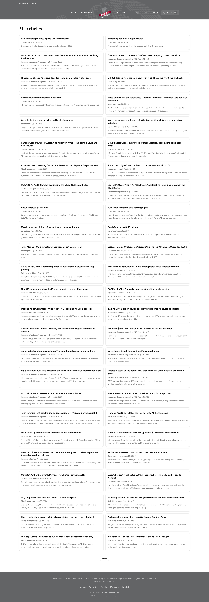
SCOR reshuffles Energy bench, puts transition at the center (138, 289)
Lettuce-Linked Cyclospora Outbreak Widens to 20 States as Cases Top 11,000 (147, 246)
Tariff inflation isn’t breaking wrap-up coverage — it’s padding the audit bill (59, 413)
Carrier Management (117, 127)
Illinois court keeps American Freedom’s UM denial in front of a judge (56, 77)
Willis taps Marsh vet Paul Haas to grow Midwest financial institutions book (146, 497)
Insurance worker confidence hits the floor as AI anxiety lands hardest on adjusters (145, 121)
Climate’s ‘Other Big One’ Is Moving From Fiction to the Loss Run (53, 474)
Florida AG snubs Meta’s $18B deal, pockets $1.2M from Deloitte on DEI (143, 432)
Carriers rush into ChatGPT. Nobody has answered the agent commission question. (58, 330)
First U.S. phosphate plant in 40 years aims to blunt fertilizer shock (55, 289)
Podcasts (140, 13)
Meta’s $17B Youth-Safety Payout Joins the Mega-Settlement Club (54, 185)
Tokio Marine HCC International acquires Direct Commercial (51, 246)
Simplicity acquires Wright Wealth (125, 38)
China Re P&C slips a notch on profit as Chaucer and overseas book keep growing (58, 268)
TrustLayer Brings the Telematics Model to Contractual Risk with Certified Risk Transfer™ (147, 99)
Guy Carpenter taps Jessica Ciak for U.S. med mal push (48, 497)
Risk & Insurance (115, 149)
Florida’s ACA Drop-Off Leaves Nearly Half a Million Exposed (138, 413)
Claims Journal (27, 149)
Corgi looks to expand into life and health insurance (47, 120)
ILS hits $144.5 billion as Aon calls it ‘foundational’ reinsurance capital (143, 308)
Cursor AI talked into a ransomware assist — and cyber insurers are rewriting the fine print (59, 57)
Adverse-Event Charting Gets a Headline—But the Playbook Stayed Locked (59, 165)
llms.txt (125, 587)
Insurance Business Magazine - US (35, 62)
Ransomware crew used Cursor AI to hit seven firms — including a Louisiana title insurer (59, 144)
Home (74, 13)
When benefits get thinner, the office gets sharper (133, 351)
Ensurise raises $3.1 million (34, 207)
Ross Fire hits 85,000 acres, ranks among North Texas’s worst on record (143, 266)
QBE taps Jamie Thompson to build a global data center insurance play (57, 536)
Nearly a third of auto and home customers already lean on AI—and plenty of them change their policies (59, 454)
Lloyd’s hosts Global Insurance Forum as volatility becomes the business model (144, 144)
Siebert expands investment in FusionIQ (41, 97)
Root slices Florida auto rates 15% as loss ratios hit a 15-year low (139, 393)
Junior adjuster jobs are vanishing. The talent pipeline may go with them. (58, 351)
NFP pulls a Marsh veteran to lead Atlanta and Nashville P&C (51, 393)
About (154, 13)
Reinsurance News (29, 273)
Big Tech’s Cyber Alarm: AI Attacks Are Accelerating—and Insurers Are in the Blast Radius (146, 186)
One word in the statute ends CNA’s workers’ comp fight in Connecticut (144, 55)
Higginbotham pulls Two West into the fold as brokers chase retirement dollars (61, 370)
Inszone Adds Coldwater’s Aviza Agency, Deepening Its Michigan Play (56, 308)
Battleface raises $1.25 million (123, 227)
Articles (104, 587)
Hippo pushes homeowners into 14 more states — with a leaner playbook (57, 517)
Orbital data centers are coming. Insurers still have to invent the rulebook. (145, 77)
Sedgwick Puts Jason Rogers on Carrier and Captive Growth (138, 517)
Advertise (93, 587)
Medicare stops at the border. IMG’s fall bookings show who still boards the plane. (146, 372)
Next (104, 558)
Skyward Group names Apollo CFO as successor (45, 38)
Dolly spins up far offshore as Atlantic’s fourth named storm (51, 432)
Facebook (23, 3)
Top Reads (86, 13)
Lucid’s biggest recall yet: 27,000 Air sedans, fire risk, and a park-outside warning (144, 476)
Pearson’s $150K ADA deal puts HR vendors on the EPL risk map (140, 328)
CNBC (110, 81)
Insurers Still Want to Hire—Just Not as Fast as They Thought (138, 536)
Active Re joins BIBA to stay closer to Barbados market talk (137, 452)
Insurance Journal (115, 169)
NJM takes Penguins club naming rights (128, 207)
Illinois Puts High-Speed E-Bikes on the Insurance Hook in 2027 (140, 165)
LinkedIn (35, 3)
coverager (25, 42)
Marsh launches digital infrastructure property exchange (50, 227)
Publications (123, 13)
